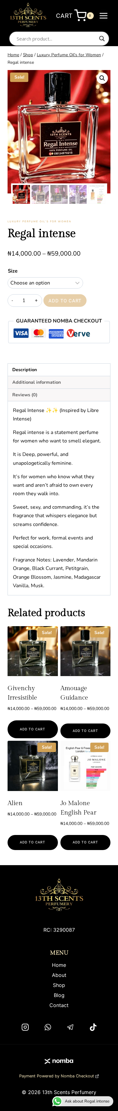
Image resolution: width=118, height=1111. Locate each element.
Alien (15, 803)
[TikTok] (93, 1027)
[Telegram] (70, 1027)
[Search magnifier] (102, 38)
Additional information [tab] (36, 382)
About (59, 975)
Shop (59, 985)
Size (13, 271)
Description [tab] (24, 369)
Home (59, 965)
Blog (59, 995)
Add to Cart (64, 301)
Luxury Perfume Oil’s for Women (39, 221)
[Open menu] (103, 16)
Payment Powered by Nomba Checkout (56, 1076)
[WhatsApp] (47, 1027)
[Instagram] (25, 1027)
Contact (59, 1005)
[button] (102, 78)
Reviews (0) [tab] (24, 395)
